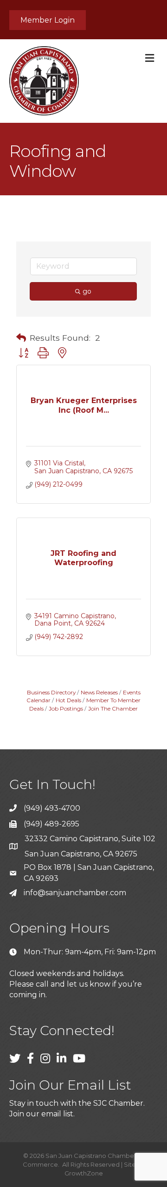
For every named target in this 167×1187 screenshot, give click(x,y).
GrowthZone (83, 1173)
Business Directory (51, 692)
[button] (21, 338)
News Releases (99, 692)
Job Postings (66, 708)
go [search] (87, 291)
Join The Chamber (113, 708)
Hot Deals (68, 700)
